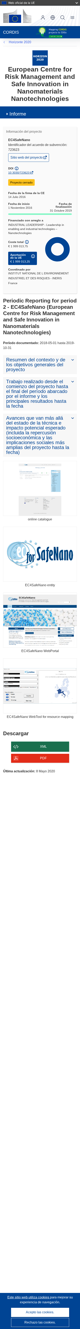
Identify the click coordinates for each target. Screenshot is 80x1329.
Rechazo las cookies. (40, 1322)
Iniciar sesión (42, 17)
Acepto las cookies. (40, 1312)
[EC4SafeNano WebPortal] (40, 620)
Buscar (62, 17)
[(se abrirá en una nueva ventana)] (17, 16)
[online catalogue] (40, 488)
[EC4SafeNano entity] (40, 554)
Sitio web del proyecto (26, 158)
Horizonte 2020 (20, 42)
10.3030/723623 (19, 172)
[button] (52, 17)
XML (43, 746)
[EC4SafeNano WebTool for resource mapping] (40, 685)
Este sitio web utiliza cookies (28, 1297)
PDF (43, 758)
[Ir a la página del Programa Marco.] (40, 58)
